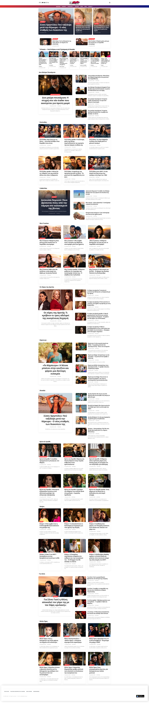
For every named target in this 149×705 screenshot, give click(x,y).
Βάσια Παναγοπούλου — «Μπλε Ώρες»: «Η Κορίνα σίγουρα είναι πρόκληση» (73, 640)
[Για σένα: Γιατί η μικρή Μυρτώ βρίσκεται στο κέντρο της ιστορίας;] (74, 54)
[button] (109, 2)
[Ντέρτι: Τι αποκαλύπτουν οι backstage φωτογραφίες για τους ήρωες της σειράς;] (74, 515)
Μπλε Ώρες (55, 38)
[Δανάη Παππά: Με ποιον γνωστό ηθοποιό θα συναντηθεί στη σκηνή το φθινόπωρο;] (81, 397)
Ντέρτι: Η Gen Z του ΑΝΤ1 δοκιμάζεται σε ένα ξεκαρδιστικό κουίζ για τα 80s (49, 556)
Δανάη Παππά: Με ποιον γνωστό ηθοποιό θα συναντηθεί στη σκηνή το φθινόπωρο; (99, 395)
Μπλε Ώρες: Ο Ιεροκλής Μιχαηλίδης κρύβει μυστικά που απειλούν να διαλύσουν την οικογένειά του (73, 670)
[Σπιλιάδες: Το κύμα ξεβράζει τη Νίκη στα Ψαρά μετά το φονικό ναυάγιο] (99, 131)
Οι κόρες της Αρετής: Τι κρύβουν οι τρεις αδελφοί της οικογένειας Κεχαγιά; (55, 315)
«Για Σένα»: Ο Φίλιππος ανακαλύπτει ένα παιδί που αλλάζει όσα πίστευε (98, 612)
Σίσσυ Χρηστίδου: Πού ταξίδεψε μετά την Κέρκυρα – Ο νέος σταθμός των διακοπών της (55, 27)
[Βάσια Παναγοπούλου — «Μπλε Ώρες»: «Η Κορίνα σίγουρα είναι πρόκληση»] (74, 630)
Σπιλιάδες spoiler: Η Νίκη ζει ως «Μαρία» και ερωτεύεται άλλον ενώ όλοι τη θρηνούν (49, 173)
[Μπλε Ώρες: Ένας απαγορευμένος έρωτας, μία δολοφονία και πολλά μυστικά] (99, 658)
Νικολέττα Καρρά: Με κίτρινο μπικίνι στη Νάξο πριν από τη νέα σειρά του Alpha (99, 407)
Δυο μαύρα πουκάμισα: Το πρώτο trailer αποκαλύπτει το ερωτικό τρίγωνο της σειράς (97, 100)
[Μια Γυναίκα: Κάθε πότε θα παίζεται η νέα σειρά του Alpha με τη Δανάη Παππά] (49, 261)
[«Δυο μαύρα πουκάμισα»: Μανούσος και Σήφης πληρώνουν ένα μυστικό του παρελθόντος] (81, 79)
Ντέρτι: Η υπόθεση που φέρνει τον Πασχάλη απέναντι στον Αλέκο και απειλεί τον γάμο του (99, 526)
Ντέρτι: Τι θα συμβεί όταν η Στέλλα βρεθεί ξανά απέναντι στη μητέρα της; (105, 61)
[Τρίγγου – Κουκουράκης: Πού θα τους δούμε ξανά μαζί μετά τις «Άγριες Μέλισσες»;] (81, 432)
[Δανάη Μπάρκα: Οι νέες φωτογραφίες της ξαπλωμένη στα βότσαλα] (81, 420)
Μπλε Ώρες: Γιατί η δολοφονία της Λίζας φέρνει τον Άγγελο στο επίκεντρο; (61, 42)
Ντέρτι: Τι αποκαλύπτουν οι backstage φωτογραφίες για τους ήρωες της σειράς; (73, 525)
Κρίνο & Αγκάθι (45, 441)
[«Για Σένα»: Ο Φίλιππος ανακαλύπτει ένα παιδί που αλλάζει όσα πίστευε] (80, 615)
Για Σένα (71, 65)
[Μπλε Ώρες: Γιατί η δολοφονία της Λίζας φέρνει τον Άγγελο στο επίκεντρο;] (46, 41)
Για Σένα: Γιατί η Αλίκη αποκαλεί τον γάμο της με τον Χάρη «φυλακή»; (55, 602)
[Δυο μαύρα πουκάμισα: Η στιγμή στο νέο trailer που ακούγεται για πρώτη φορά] (55, 85)
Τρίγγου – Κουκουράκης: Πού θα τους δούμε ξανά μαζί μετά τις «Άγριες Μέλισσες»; (98, 430)
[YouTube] (43, 2)
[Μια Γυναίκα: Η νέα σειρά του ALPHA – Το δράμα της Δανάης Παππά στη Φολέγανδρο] (99, 261)
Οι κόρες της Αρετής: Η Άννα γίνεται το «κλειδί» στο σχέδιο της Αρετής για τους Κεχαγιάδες (99, 303)
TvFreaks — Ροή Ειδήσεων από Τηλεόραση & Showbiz (57, 49)
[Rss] (48, 2)
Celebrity (78, 23)
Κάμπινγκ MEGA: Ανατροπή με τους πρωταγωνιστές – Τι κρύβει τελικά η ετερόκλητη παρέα (98, 366)
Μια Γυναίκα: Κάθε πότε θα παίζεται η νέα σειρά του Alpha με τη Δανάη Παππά (48, 271)
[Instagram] (46, 2)
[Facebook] (39, 2)
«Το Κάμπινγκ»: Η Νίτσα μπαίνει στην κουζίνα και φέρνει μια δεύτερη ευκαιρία (55, 369)
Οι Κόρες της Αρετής (47, 287)
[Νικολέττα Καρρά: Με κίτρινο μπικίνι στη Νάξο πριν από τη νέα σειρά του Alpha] (81, 408)
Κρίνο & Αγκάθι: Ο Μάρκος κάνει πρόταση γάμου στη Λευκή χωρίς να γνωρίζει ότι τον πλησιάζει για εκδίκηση (98, 461)
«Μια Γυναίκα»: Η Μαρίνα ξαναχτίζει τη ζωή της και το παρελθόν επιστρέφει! (98, 242)
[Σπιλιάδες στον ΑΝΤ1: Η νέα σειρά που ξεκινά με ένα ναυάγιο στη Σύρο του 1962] (99, 163)
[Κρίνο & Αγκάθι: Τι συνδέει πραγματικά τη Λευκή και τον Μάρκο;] (85, 54)
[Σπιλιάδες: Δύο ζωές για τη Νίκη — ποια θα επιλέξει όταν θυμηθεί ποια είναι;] (54, 54)
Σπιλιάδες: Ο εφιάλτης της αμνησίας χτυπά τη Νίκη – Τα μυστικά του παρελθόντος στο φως (74, 174)
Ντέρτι (102, 65)
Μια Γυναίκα (91, 38)
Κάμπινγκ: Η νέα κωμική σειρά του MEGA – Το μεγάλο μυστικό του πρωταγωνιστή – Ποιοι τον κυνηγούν (99, 344)
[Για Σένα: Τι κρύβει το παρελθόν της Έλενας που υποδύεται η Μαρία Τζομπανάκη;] (80, 591)
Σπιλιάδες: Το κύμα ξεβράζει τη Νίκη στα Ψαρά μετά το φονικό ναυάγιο (98, 141)
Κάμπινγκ (43, 340)
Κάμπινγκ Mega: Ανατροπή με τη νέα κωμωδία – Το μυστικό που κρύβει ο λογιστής (98, 356)
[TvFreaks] (74, 2)
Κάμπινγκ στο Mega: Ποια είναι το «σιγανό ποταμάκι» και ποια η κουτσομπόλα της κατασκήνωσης (98, 378)
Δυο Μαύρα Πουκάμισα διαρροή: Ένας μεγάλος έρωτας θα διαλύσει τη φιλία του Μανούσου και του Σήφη (99, 88)
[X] (41, 2)
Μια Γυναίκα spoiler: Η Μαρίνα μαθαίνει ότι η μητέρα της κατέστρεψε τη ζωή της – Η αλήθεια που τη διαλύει (74, 272)
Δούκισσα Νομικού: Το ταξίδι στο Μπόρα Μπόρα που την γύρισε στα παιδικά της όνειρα (97, 192)
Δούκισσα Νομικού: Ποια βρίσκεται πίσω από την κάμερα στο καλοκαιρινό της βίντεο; (83, 28)
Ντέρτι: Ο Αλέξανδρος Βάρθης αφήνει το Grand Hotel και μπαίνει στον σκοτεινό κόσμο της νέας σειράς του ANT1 (99, 557)
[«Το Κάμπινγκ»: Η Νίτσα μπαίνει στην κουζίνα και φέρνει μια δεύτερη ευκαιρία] (55, 353)
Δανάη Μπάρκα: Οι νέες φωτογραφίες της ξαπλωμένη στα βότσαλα (99, 417)
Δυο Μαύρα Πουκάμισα (47, 72)
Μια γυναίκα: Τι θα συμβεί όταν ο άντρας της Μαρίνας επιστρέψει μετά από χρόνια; (64, 61)
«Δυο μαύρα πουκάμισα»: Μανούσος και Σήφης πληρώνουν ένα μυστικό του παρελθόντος (98, 77)
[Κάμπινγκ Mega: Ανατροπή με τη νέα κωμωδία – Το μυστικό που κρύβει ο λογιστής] (81, 358)
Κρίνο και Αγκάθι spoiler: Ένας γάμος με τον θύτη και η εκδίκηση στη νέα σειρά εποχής (99, 492)
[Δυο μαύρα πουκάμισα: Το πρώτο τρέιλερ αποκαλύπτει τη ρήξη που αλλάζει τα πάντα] (81, 114)
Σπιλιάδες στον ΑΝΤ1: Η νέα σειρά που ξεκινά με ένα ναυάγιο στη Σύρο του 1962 (98, 173)
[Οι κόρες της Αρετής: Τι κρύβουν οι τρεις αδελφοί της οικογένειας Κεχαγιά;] (55, 299)
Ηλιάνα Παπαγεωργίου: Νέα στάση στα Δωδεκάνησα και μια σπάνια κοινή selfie (43, 61)
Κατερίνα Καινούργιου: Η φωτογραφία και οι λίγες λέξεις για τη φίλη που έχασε (101, 28)
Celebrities (43, 188)
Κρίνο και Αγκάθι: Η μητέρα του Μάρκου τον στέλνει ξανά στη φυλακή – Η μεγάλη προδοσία (74, 492)
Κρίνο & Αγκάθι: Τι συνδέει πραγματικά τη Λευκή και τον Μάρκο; (84, 61)
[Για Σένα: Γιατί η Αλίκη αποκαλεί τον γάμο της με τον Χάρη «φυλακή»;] (55, 586)
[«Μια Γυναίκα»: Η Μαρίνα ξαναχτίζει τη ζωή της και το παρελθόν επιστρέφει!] (99, 232)
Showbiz (43, 21)
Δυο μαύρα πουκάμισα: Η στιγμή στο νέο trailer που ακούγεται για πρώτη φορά (55, 100)
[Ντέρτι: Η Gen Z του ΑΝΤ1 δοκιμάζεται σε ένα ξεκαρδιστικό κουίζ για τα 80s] (49, 545)
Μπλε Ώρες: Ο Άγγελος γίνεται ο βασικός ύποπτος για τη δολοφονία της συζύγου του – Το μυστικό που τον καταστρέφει (50, 671)
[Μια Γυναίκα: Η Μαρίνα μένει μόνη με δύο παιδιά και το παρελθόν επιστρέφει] (82, 41)
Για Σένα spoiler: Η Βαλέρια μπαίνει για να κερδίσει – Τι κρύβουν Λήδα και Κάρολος (98, 601)
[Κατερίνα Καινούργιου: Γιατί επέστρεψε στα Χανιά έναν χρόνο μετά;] (79, 216)
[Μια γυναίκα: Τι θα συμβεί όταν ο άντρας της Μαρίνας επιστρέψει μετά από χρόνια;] (64, 54)
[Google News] (45, 2)
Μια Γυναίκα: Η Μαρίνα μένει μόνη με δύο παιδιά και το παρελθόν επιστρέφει (98, 42)
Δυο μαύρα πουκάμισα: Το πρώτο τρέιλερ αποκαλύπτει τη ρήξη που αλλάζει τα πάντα (98, 112)
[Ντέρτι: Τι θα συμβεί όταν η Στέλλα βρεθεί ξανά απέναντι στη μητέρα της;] (105, 54)
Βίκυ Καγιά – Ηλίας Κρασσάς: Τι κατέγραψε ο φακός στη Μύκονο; (98, 203)
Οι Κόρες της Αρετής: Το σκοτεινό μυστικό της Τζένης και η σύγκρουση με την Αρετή (98, 291)
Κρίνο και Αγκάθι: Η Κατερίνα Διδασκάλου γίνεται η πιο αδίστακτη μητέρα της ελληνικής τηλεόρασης (49, 492)
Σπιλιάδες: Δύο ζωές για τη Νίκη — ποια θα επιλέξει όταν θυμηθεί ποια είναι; (53, 61)
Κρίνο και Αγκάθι (83, 65)
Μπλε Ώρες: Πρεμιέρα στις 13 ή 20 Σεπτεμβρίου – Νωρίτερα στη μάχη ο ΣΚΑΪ (99, 640)
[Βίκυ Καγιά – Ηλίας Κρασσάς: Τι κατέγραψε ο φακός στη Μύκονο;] (79, 206)
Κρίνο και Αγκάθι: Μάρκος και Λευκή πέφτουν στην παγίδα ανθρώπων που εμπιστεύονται (74, 461)
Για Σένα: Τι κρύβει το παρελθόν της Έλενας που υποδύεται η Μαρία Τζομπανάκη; (97, 590)
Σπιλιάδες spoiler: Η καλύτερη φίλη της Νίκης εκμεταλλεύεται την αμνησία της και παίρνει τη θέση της (74, 142)
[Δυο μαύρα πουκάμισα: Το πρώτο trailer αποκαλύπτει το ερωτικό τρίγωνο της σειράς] (81, 102)
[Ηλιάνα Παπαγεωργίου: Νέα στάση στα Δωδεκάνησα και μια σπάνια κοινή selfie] (43, 54)
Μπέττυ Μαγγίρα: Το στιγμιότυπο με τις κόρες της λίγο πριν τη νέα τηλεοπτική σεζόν (95, 61)
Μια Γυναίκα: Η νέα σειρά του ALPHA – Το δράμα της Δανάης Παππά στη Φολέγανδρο (99, 271)
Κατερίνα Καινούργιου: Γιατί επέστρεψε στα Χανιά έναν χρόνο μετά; (97, 213)
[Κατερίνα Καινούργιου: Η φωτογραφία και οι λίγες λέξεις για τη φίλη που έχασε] (102, 21)
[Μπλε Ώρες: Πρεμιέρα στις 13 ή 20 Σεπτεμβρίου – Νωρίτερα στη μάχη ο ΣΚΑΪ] (99, 630)
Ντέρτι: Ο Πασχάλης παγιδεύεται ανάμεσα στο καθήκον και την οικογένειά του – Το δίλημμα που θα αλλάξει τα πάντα (73, 558)
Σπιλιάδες (51, 65)
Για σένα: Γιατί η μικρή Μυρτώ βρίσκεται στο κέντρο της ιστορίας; (73, 61)
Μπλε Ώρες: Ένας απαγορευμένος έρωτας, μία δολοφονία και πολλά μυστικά (98, 670)
